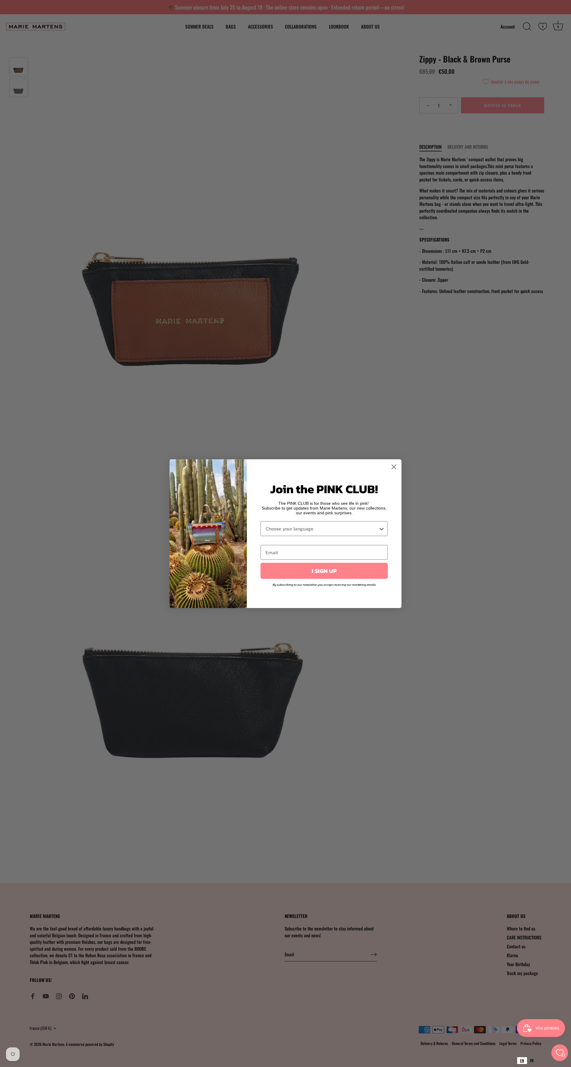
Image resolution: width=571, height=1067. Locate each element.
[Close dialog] (394, 467)
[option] (532, 1060)
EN (522, 1060)
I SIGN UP (324, 570)
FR (532, 1060)
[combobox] (522, 1060)
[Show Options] (381, 528)
